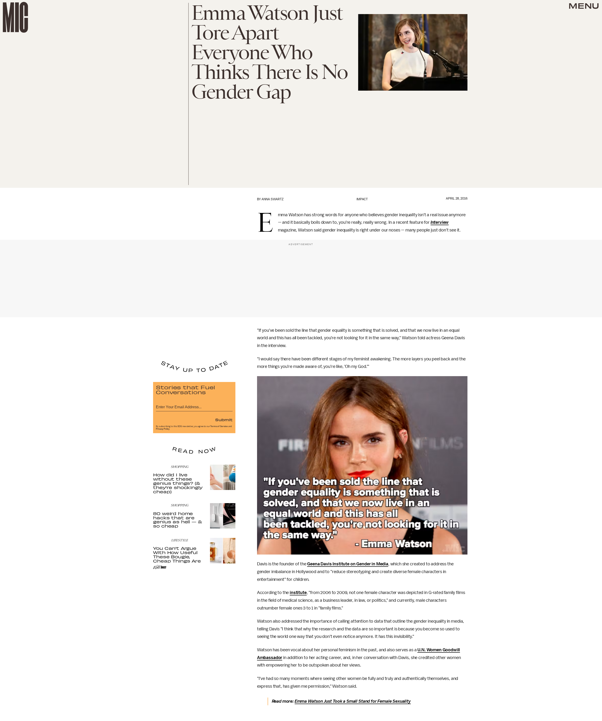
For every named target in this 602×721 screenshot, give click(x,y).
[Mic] (15, 17)
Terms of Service (219, 426)
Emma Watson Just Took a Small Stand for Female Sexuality (353, 701)
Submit (224, 419)
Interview (440, 222)
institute (298, 592)
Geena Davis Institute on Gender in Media (347, 564)
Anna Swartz (272, 199)
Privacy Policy (163, 429)
